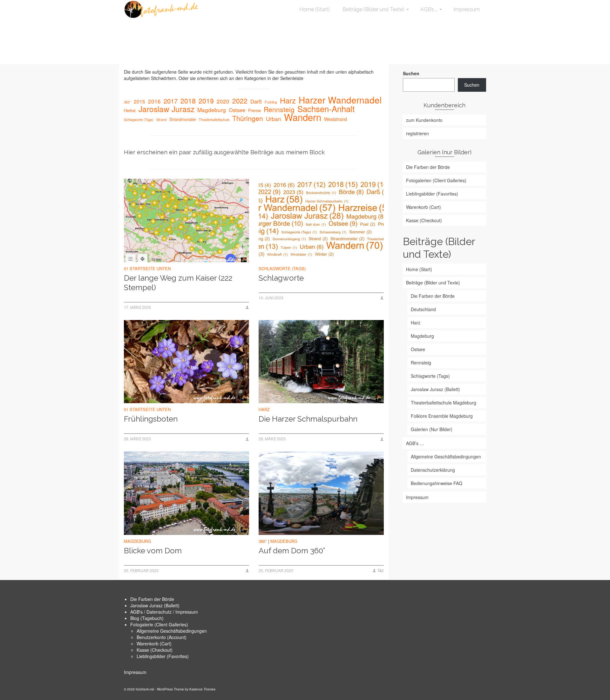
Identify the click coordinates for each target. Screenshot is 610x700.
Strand (161, 119)
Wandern (302, 117)
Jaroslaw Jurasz (166, 109)
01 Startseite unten (147, 268)
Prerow (254, 110)
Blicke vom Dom (153, 550)
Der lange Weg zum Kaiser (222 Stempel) (178, 282)
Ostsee (237, 110)
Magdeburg (211, 110)
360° (127, 102)
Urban (273, 119)
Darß (256, 101)
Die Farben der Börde (152, 599)
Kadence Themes (202, 689)
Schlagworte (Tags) (138, 119)
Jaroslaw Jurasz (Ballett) (155, 605)
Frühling (271, 102)
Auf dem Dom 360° (292, 550)
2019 (206, 100)
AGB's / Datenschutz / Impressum (164, 612)
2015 (139, 101)
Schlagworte (281, 278)
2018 (188, 100)
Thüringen (247, 118)
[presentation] (186, 220)
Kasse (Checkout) (155, 650)
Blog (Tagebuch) (147, 618)
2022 (239, 100)
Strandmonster (182, 119)
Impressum (135, 672)
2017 (171, 101)
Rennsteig (279, 109)
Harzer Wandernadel (340, 100)
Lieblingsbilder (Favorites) (163, 656)
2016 (154, 101)
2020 (223, 101)
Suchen (411, 73)
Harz (288, 100)
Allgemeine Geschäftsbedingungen (172, 631)
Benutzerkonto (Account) (161, 637)
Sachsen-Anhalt (326, 108)
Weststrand (335, 119)
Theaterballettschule (214, 119)
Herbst (130, 110)
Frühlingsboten (151, 418)
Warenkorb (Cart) (154, 643)
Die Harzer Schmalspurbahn (308, 418)
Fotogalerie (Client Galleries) (159, 624)
